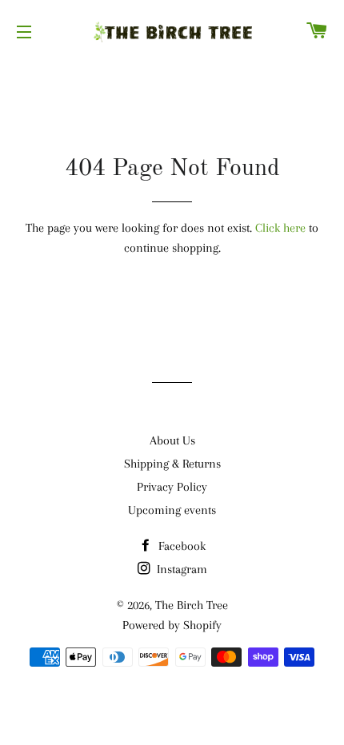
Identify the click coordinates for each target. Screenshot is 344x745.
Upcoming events (172, 510)
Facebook (180, 546)
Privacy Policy (172, 487)
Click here (280, 228)
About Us (172, 440)
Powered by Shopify (172, 625)
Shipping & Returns (172, 463)
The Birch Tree (191, 605)
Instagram (180, 569)
